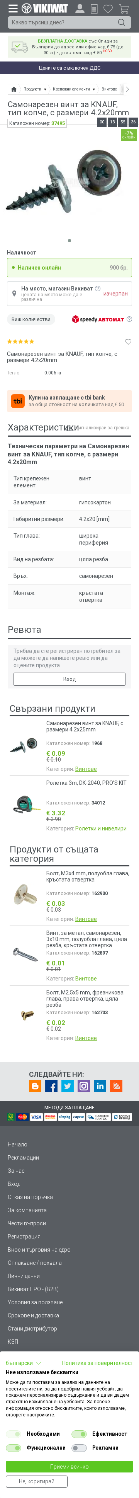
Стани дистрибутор (32, 1328)
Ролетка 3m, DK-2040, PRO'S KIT (86, 783)
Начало (17, 1144)
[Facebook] (51, 1086)
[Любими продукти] (108, 8)
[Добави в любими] (128, 341)
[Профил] (80, 8)
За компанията (27, 1210)
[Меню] (12, 8)
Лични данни (24, 1276)
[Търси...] (121, 22)
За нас (16, 1171)
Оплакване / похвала (35, 1263)
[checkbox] (13, 1434)
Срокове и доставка (33, 1315)
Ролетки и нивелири (101, 828)
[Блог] (35, 1086)
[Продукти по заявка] (94, 9)
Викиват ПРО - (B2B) (33, 1289)
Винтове (86, 769)
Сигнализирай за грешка (102, 427)
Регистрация (24, 1236)
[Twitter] (67, 1086)
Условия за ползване (35, 1302)
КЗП (13, 1342)
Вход (69, 679)
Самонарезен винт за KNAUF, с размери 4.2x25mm (84, 726)
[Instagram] (84, 1086)
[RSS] (116, 1086)
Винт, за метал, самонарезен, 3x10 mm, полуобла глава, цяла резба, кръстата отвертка (86, 939)
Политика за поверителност (97, 1363)
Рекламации (23, 1158)
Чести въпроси (27, 1223)
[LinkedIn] (100, 1086)
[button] (23, 1363)
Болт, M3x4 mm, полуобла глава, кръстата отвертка (87, 876)
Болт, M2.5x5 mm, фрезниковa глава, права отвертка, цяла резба (85, 998)
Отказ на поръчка (30, 1197)
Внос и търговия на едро (39, 1250)
